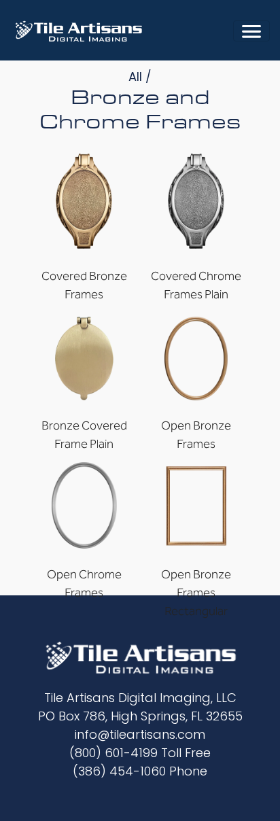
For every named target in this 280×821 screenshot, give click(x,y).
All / (140, 76)
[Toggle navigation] (251, 30)
